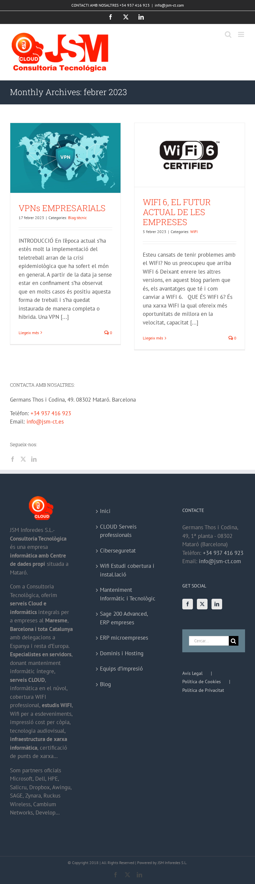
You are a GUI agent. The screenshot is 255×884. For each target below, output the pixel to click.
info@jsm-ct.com (169, 5)
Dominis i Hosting (121, 653)
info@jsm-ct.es (45, 421)
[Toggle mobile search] (228, 34)
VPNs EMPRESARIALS (62, 207)
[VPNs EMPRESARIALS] (65, 158)
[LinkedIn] (34, 459)
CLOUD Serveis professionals (118, 531)
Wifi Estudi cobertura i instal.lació (127, 570)
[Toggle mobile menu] (241, 34)
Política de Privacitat (203, 690)
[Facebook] (12, 459)
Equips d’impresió (121, 668)
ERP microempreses (124, 637)
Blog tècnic (77, 217)
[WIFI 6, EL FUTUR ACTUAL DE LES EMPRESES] (189, 155)
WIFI (194, 231)
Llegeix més (29, 332)
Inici (105, 511)
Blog (105, 684)
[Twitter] (23, 459)
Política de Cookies (201, 682)
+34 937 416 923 (51, 413)
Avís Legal (192, 673)
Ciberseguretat (118, 550)
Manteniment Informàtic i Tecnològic (127, 594)
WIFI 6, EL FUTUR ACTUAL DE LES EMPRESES (177, 211)
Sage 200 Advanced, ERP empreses (124, 618)
